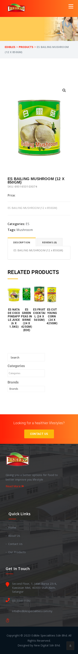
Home (12, 527)
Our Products (17, 552)
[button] (64, 90)
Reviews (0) (49, 242)
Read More (13, 486)
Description (21, 242)
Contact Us (39, 434)
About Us (14, 535)
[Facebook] (35, 497)
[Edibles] (17, 8)
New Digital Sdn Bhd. (47, 645)
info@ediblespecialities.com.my (32, 611)
